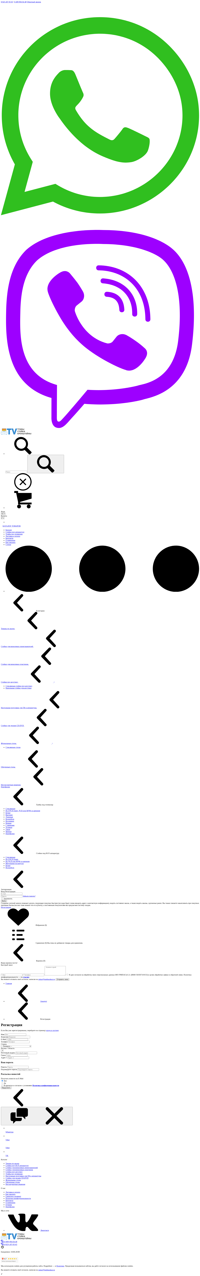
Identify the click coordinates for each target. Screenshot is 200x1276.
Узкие (8, 829)
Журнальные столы (9, 743)
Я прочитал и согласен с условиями (31, 1085)
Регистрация (6, 907)
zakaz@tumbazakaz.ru (46, 979)
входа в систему (52, 1030)
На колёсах (10, 819)
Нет (5, 1081)
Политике (60, 1266)
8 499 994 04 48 (20, 2)
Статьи (8, 545)
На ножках (10, 821)
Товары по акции (8, 629)
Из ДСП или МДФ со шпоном (18, 861)
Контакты (9, 538)
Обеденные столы (8, 767)
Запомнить (8, 899)
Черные (9, 832)
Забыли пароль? (29, 896)
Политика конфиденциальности (18, 1198)
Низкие (8, 823)
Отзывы (9, 1205)
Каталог (9, 530)
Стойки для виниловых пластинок (15, 664)
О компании (10, 540)
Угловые (9, 827)
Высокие (9, 815)
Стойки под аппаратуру (15, 532)
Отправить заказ (62, 979)
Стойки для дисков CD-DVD (12, 726)
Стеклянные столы (13, 747)
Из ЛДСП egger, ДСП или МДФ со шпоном (23, 811)
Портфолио (5, 787)
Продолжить (6, 1088)
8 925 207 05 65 (7, 2)
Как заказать (10, 542)
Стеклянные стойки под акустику (19, 686)
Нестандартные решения (11, 785)
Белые (8, 813)
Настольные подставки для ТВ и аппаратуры (19, 708)
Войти (4, 901)
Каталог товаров (12, 526)
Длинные (9, 817)
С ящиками (10, 825)
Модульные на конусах (15, 863)
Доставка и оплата (13, 536)
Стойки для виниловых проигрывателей (17, 646)
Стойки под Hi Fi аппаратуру (17, 1166)
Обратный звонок (34, 2)
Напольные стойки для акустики (18, 688)
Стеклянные (10, 809)
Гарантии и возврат (13, 1196)
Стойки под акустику (9, 682)
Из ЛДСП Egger (12, 859)
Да (5, 1083)
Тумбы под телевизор (14, 534)
